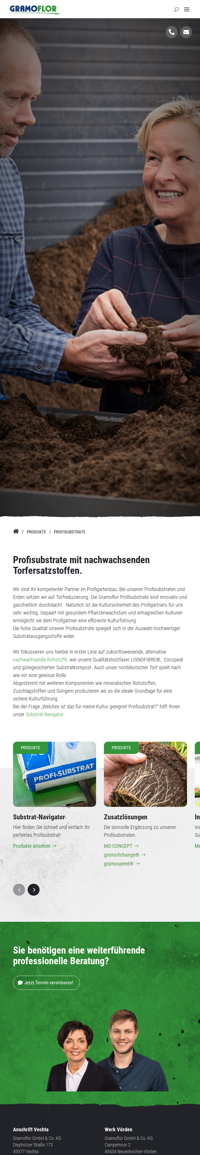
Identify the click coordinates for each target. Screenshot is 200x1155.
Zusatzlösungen (125, 817)
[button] (19, 890)
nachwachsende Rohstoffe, (40, 659)
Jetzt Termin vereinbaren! (48, 983)
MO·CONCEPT (118, 846)
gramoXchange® (121, 855)
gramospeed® (119, 864)
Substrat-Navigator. (45, 714)
